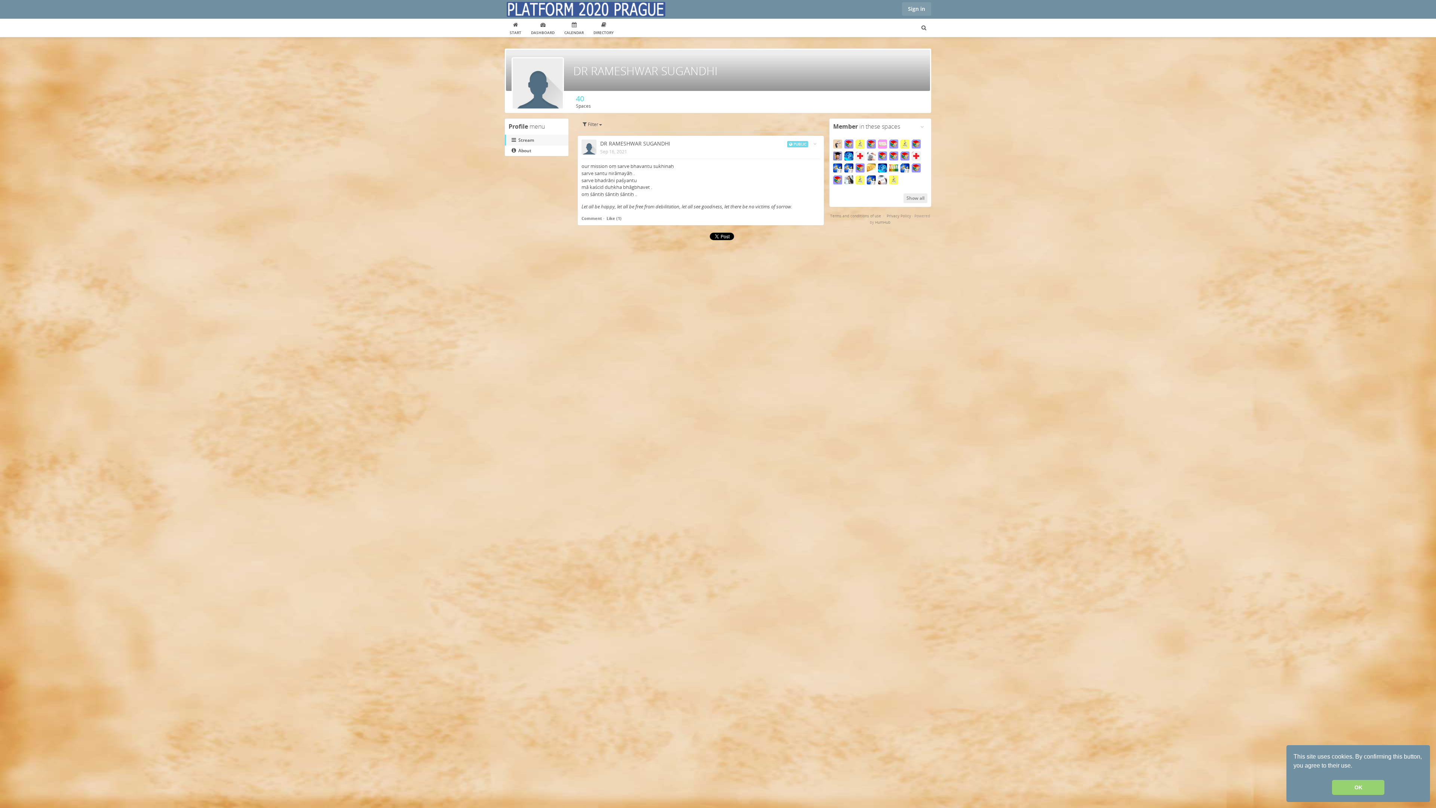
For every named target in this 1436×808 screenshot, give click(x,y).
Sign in (916, 8)
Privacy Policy (899, 215)
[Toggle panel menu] (922, 126)
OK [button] (1358, 787)
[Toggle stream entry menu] (815, 144)
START (515, 32)
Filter (592, 124)
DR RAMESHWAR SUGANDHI (635, 143)
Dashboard (543, 32)
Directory (603, 32)
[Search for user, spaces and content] (924, 28)
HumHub (882, 222)
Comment (592, 218)
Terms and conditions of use (855, 215)
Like (611, 218)
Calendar (574, 32)
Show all (915, 198)
